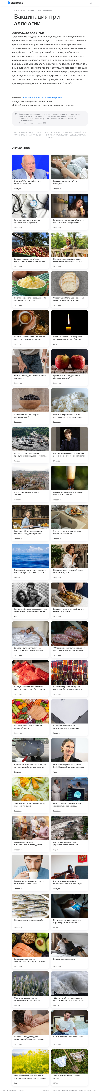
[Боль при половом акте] (69, 951)
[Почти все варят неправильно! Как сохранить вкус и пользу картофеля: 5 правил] (30, 289)
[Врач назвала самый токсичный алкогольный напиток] (69, 484)
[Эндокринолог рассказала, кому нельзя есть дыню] (30, 795)
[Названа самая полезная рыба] (30, 912)
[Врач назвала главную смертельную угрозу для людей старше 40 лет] (30, 951)
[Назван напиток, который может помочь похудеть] (69, 562)
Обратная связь (85, 1090)
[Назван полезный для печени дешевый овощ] (30, 717)
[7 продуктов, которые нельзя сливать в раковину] (69, 523)
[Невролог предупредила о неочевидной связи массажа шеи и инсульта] (30, 1028)
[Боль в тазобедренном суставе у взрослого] (30, 367)
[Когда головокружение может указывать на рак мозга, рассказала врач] (69, 795)
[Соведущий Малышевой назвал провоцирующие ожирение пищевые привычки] (69, 289)
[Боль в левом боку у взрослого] (69, 1028)
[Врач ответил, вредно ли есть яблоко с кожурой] (69, 367)
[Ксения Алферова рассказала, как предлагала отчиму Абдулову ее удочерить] (30, 601)
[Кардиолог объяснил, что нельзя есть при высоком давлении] (30, 328)
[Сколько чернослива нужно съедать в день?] (30, 406)
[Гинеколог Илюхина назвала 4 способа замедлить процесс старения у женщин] (30, 523)
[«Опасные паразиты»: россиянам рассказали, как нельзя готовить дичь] (69, 639)
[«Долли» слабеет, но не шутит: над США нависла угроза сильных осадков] (69, 989)
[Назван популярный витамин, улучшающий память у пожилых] (69, 250)
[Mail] (8, 3)
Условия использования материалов (64, 1090)
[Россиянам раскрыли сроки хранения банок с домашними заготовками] (69, 678)
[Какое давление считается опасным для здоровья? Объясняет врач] (30, 212)
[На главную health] (16, 3)
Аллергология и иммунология (40, 10)
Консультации (19, 10)
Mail (3, 1090)
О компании (11, 1090)
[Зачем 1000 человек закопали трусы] (69, 1067)
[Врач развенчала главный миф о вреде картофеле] (69, 601)
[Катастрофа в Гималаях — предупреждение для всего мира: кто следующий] (30, 445)
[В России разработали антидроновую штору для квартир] (69, 717)
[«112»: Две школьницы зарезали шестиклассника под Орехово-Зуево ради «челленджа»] (69, 328)
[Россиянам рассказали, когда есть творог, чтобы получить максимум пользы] (69, 406)
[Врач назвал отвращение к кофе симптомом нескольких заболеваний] (30, 873)
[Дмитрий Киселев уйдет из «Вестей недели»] (30, 173)
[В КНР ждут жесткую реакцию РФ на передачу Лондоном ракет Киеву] (30, 756)
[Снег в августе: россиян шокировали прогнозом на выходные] (30, 989)
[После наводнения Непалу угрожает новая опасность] (69, 834)
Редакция (45, 1090)
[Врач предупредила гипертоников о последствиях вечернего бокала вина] (30, 834)
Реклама (21, 1090)
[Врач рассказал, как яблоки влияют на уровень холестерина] (30, 250)
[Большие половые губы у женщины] (69, 173)
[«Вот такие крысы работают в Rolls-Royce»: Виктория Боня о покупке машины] (69, 756)
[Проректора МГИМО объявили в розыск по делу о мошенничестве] (69, 445)
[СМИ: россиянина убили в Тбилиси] (30, 484)
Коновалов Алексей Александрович (42, 97)
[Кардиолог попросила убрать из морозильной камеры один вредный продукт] (69, 212)
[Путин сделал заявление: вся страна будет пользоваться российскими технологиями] (69, 912)
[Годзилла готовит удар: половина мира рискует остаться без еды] (30, 562)
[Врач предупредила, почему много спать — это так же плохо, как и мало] (30, 639)
